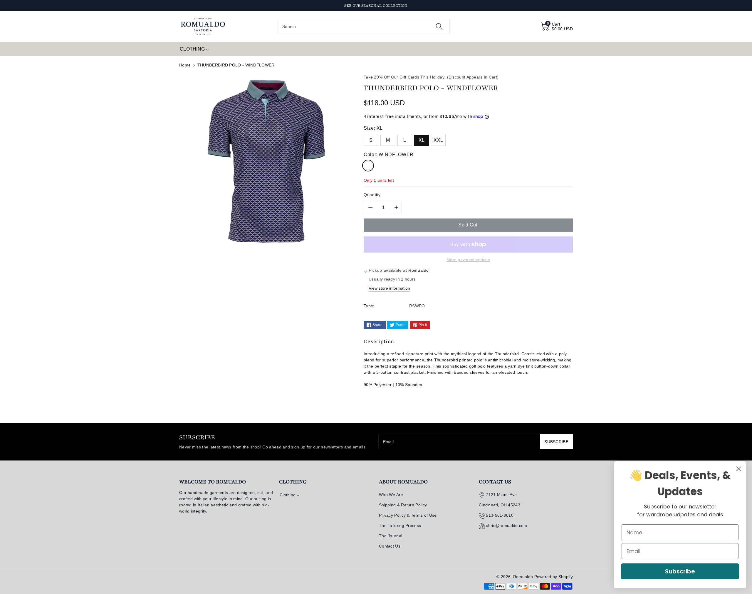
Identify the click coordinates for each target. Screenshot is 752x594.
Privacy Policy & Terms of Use (408, 515)
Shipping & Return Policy (403, 505)
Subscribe (680, 571)
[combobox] (363, 26)
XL (422, 140)
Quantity (372, 194)
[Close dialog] (738, 469)
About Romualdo (403, 481)
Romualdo (523, 576)
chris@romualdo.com (506, 525)
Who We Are (391, 494)
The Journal (390, 535)
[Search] (439, 26)
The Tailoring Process (400, 525)
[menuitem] (194, 49)
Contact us (495, 481)
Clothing (293, 481)
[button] (557, 26)
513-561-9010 (499, 515)
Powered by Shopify (553, 576)
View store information (389, 288)
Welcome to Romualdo (212, 481)
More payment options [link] (468, 259)
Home (185, 65)
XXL (438, 140)
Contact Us (389, 546)
